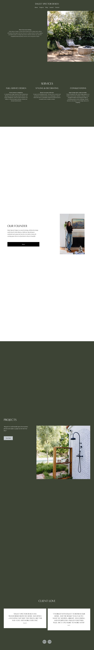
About (36, 7)
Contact (57, 7)
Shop (46, 7)
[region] (47, 622)
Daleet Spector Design (47, 4)
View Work (8, 438)
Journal (51, 7)
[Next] (49, 642)
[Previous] (44, 642)
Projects (41, 7)
